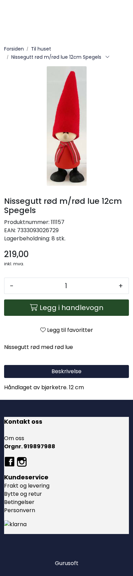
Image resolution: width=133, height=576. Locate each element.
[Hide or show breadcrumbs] (107, 57)
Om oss (14, 438)
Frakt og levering (26, 486)
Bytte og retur (23, 494)
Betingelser (19, 502)
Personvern (19, 510)
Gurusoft (66, 563)
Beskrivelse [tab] (66, 371)
